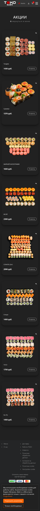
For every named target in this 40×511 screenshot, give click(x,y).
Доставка (25, 444)
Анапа (23, 3)
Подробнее (7, 496)
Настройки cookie (28, 469)
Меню (6, 444)
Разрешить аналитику (13, 501)
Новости (25, 450)
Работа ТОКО (27, 447)
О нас (6, 447)
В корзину (32, 68)
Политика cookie (28, 466)
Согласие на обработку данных (29, 462)
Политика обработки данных (26, 455)
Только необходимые (13, 506)
